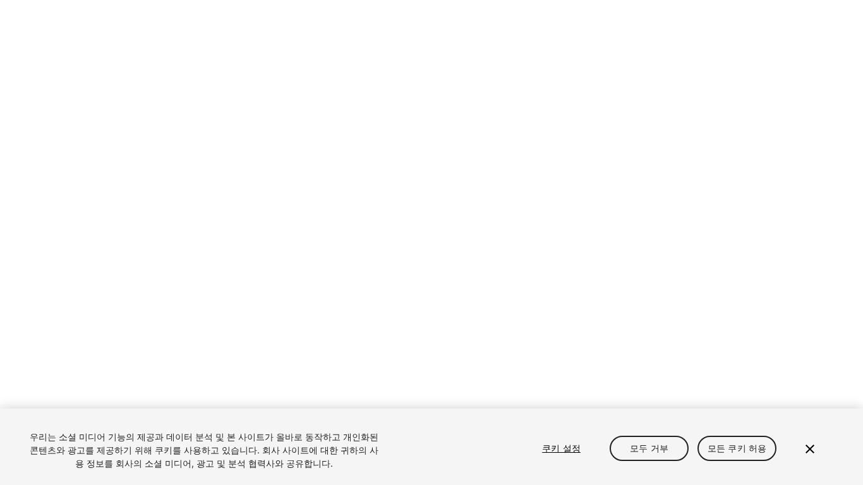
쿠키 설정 (561, 448)
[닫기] (810, 449)
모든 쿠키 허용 (737, 448)
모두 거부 (649, 448)
